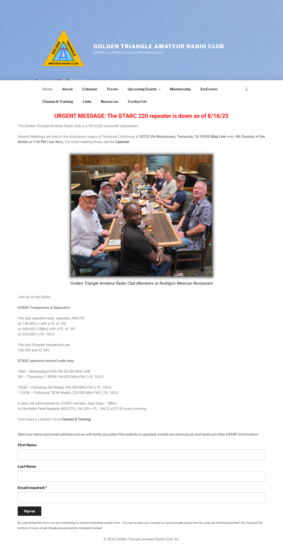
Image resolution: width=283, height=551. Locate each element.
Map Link (218, 136)
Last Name (27, 466)
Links (87, 101)
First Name (27, 445)
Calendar (90, 89)
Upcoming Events (142, 89)
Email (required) (32, 488)
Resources (109, 101)
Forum (112, 89)
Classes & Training (57, 101)
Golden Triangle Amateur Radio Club (159, 46)
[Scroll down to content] (246, 89)
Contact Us (137, 101)
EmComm (209, 89)
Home (47, 89)
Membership (180, 89)
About (67, 89)
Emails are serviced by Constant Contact (75, 528)
